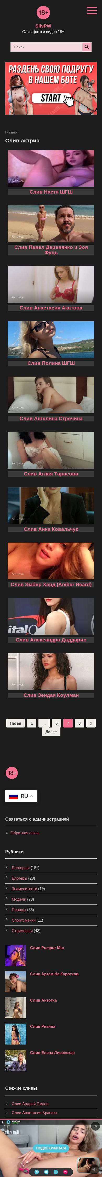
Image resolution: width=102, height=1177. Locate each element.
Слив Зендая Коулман (51, 695)
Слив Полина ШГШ (51, 363)
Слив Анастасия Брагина (34, 1112)
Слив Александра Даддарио (51, 640)
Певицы (19, 909)
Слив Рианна (42, 1026)
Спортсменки (24, 920)
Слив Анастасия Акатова (51, 308)
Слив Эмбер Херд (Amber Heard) (51, 584)
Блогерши (21, 867)
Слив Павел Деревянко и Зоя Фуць (51, 249)
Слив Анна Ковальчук (51, 529)
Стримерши (22, 930)
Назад (15, 723)
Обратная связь (24, 833)
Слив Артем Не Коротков (54, 974)
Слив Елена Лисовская (52, 1052)
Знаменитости (24, 888)
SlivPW (43, 26)
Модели (19, 899)
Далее (51, 732)
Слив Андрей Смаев (30, 1103)
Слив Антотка (43, 1000)
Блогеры (19, 878)
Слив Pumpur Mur (47, 947)
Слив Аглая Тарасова (51, 474)
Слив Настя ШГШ (51, 192)
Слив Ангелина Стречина (51, 418)
